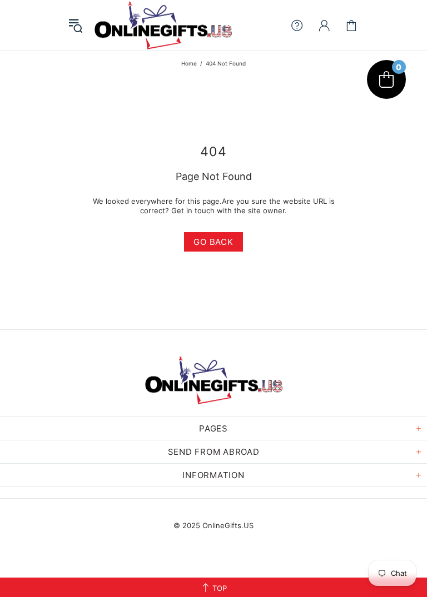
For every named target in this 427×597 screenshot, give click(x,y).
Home (189, 63)
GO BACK (213, 242)
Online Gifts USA (162, 25)
